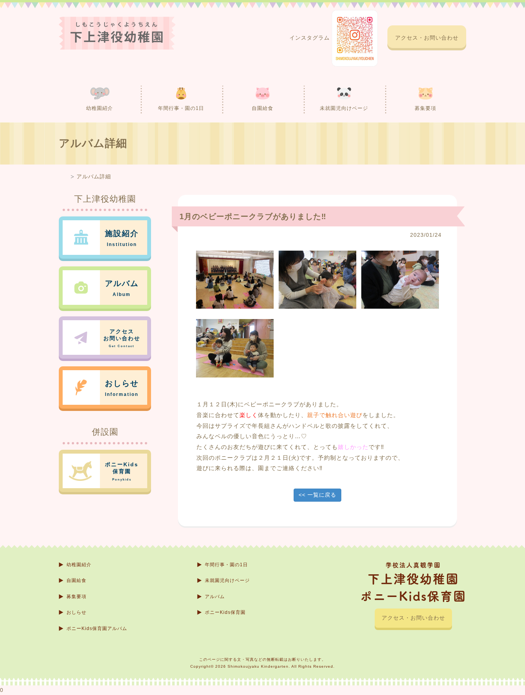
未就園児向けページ (344, 108)
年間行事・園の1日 (181, 108)
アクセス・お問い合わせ (427, 38)
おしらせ (76, 612)
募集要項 (425, 108)
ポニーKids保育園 (225, 612)
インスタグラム (310, 38)
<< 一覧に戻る (317, 495)
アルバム (215, 596)
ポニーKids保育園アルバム (96, 628)
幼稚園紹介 (99, 108)
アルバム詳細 (93, 176)
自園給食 (262, 108)
